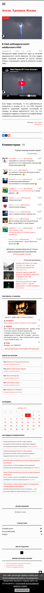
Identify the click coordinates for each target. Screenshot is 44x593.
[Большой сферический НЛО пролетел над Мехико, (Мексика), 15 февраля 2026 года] (9, 279)
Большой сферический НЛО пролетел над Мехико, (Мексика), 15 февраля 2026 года (27, 274)
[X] (6, 135)
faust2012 (34, 446)
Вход (28, 254)
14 (16, 422)
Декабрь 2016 (22, 408)
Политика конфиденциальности (15, 567)
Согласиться (22, 590)
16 (28, 422)
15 (22, 422)
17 (33, 422)
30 (28, 429)
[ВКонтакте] (3, 135)
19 (5, 426)
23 (28, 426)
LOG (18, 378)
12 (5, 422)
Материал (28, 159)
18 (39, 422)
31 (33, 429)
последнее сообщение (9, 364)
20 (11, 426)
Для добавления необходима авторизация (22, 349)
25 (39, 426)
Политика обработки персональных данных (18, 563)
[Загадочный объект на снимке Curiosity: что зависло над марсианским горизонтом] (9, 270)
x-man (18, 364)
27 (11, 429)
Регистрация (19, 254)
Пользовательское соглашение (14, 565)
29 (22, 429)
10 (33, 419)
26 (5, 429)
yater (18, 371)
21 (16, 426)
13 (11, 422)
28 (16, 429)
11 (39, 419)
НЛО (29, 51)
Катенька (19, 392)
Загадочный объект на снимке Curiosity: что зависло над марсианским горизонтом (26, 265)
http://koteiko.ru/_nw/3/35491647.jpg (21, 191)
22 (22, 426)
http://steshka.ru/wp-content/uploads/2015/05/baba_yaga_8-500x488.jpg (22, 232)
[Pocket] (9, 135)
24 (33, 426)
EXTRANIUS (36, 467)
